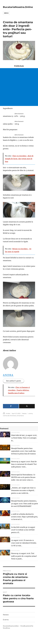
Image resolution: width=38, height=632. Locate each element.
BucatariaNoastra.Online (18, 7)
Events (6, 620)
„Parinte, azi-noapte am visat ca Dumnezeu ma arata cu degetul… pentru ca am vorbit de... (23, 490)
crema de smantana (9, 415)
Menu (6, 13)
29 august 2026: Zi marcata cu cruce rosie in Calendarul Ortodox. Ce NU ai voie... (24, 543)
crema (30, 413)
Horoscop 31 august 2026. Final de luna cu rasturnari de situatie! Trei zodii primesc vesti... (24, 464)
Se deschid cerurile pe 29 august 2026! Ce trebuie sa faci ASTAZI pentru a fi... (23, 530)
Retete (24, 413)
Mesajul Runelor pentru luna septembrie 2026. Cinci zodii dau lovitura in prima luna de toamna (23, 451)
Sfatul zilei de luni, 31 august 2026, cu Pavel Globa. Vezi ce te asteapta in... (24, 438)
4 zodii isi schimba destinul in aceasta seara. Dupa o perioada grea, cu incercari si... (24, 516)
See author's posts (13, 381)
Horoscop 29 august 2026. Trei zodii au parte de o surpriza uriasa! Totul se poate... (24, 556)
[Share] (11, 406)
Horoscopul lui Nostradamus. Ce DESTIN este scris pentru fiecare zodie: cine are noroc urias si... (23, 477)
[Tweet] (27, 406)
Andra (8, 375)
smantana (20, 415)
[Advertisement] (19, 87)
